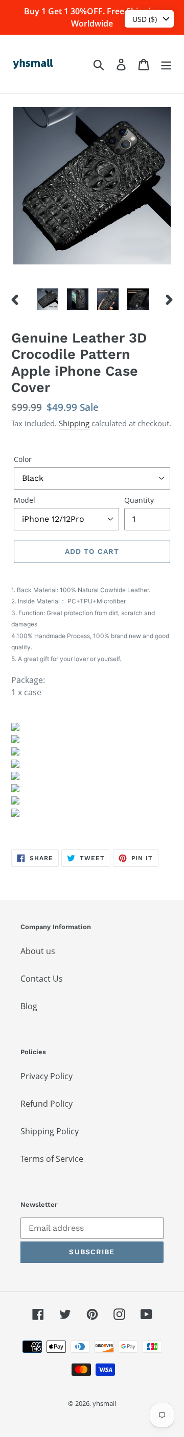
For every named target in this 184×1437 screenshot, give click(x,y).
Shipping (74, 423)
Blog (28, 1006)
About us (37, 951)
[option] (47, 299)
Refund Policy (46, 1103)
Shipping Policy (49, 1131)
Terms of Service (51, 1158)
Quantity (139, 500)
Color (23, 459)
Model (24, 500)
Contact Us (41, 978)
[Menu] (166, 64)
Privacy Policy (46, 1076)
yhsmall (104, 1403)
